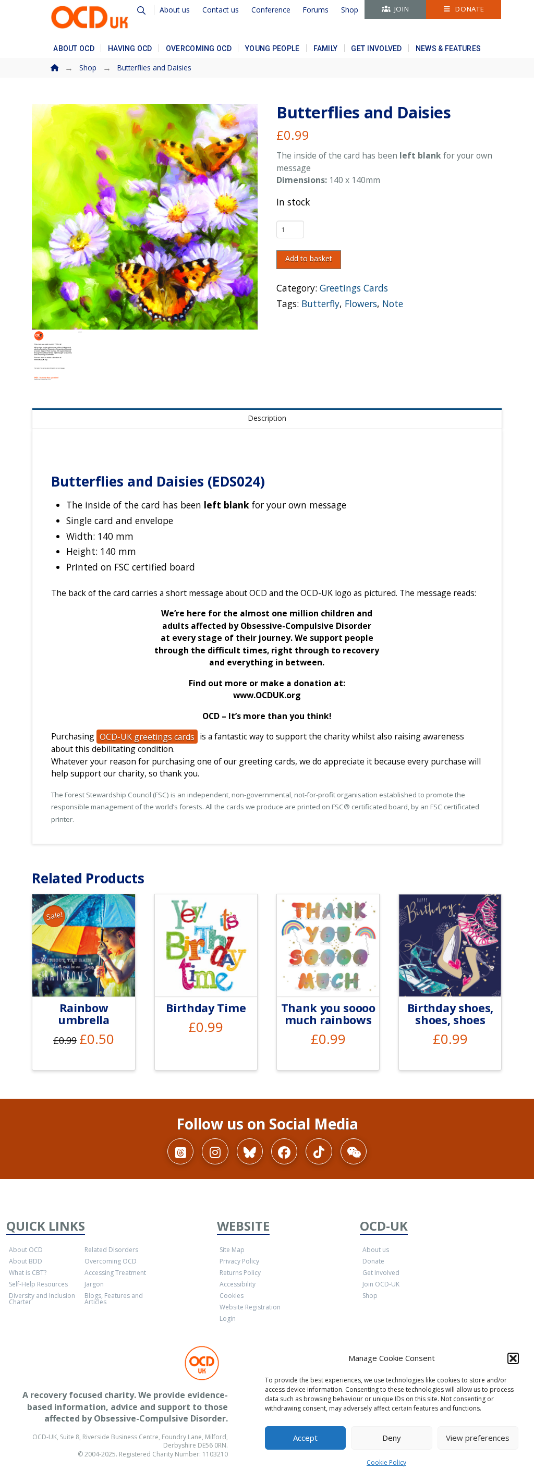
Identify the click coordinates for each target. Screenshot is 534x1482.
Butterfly (320, 303)
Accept (305, 1437)
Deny (391, 1437)
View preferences (477, 1437)
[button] (513, 1358)
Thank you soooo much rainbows (328, 1013)
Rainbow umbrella (83, 1013)
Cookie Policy (386, 1462)
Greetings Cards (354, 288)
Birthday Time (206, 1007)
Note (392, 303)
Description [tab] (267, 418)
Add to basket (308, 258)
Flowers (361, 303)
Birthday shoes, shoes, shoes (450, 1013)
